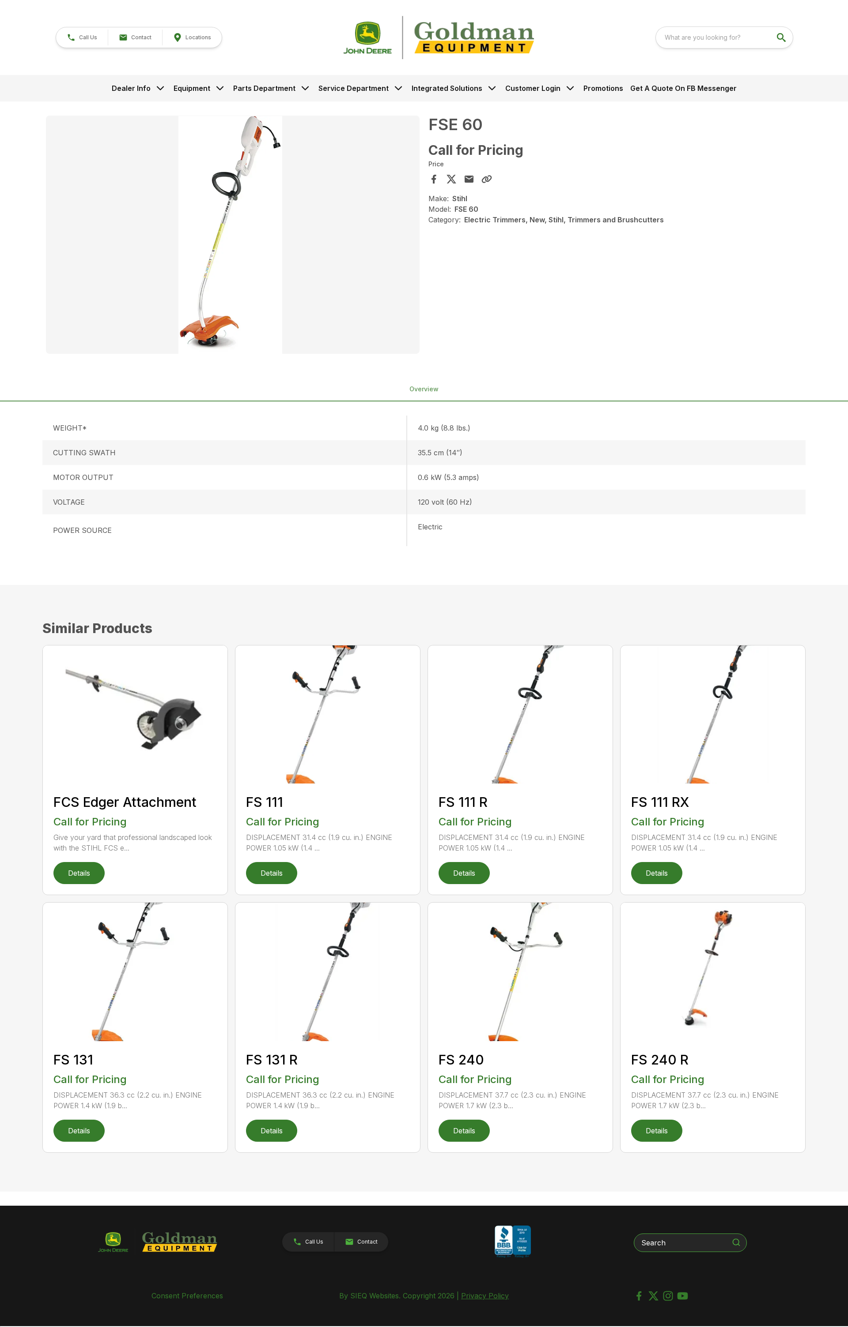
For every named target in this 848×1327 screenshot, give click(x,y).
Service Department (353, 88)
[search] (782, 37)
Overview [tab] (424, 389)
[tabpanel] (233, 236)
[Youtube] (682, 1296)
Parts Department (264, 88)
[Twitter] (653, 1296)
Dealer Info (131, 88)
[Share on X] (451, 179)
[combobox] (724, 37)
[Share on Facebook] (433, 179)
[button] (82, 37)
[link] (192, 37)
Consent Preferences (187, 1295)
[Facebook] (638, 1296)
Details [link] (79, 873)
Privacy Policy (485, 1295)
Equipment (192, 88)
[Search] (736, 1242)
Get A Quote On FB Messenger (683, 88)
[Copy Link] (486, 179)
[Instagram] (668, 1296)
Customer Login (532, 88)
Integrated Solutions (447, 88)
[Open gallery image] (233, 235)
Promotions (603, 88)
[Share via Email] (469, 179)
